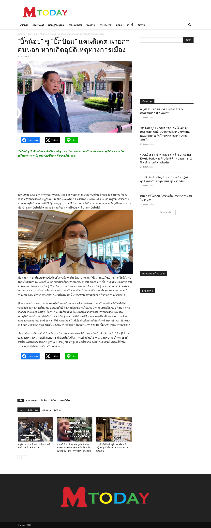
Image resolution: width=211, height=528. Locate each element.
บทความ (90, 24)
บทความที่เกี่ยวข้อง (28, 410)
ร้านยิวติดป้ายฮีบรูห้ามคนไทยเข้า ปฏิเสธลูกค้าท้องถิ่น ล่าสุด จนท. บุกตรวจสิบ (112, 447)
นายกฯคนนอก (32, 400)
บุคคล (119, 24)
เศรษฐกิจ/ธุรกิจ (56, 24)
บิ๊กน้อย (44, 400)
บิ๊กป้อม (53, 400)
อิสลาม (141, 24)
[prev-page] (19, 457)
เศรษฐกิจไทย (65, 400)
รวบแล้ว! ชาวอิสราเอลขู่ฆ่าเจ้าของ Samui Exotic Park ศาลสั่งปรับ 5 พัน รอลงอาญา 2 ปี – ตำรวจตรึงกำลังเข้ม (74, 447)
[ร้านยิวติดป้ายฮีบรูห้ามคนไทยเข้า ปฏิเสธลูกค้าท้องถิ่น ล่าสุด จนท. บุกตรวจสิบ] (114, 429)
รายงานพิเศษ (75, 24)
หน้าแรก (24, 24)
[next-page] (25, 457)
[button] (190, 25)
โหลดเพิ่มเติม (165, 212)
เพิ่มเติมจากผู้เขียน (51, 410)
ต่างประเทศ (105, 24)
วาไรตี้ (130, 24)
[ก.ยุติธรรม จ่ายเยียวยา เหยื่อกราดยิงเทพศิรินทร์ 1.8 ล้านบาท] (35, 429)
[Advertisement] (134, 12)
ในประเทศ (38, 24)
